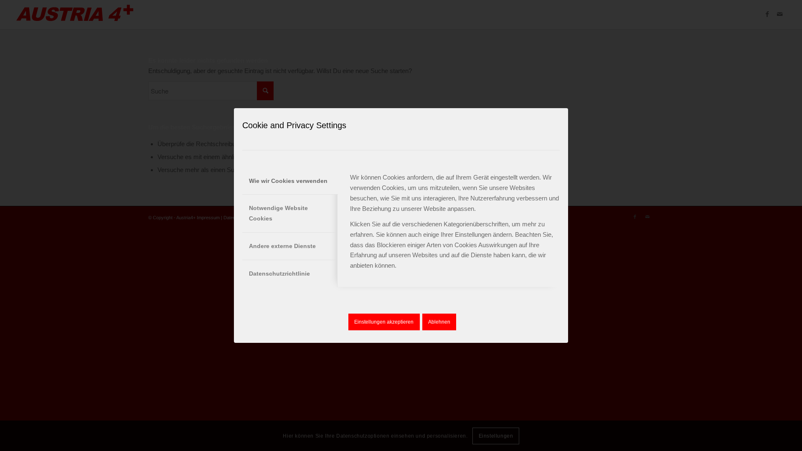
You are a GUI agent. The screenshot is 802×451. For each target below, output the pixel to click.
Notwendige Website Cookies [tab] (278, 213)
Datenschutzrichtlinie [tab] (279, 273)
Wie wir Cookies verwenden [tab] (288, 180)
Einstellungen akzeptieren (384, 322)
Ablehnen (439, 322)
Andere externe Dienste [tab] (282, 246)
